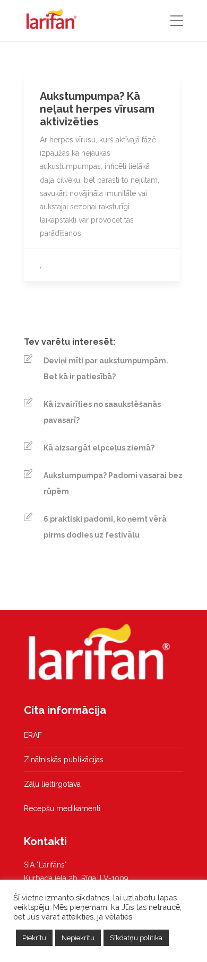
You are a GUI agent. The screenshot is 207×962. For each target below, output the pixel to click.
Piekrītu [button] (34, 938)
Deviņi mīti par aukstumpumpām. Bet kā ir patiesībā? (106, 368)
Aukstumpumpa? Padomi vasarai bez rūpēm (113, 483)
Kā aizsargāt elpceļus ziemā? (99, 448)
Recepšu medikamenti (62, 808)
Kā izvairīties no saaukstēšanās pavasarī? (102, 412)
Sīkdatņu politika (136, 938)
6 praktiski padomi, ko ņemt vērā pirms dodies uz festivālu (105, 527)
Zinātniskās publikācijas (64, 759)
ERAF (33, 735)
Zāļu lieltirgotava (52, 784)
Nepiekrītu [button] (78, 938)
